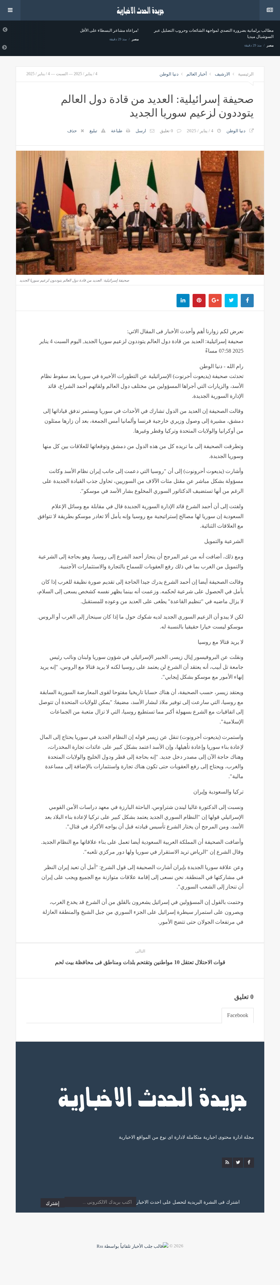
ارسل (141, 130)
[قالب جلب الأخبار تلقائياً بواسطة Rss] (132, 1245)
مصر (135, 39)
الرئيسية (246, 74)
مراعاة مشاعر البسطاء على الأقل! (109, 30)
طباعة (116, 130)
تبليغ (93, 130)
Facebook (237, 1015)
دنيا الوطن (169, 74)
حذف (72, 130)
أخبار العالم (196, 74)
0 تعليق (166, 130)
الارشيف (222, 74)
